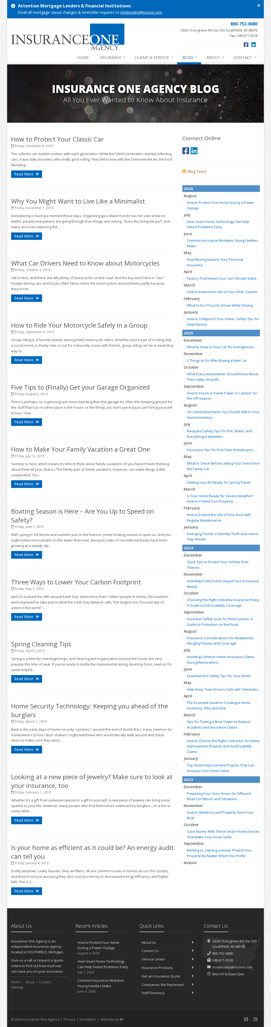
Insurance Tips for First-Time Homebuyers (220, 449)
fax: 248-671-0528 (219, 29)
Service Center (153, 959)
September (194, 386)
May (188, 252)
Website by (112, 1019)
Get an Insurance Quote (161, 976)
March (189, 285)
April (188, 271)
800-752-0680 (222, 953)
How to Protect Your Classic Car (57, 139)
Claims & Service (154, 57)
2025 (188, 333)
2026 (188, 188)
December (193, 340)
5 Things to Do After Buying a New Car (217, 360)
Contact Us (150, 950)
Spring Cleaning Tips (41, 644)
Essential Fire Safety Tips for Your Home (219, 675)
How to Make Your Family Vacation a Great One (80, 449)
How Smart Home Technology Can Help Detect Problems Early (103, 967)
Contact (244, 57)
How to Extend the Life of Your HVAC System (222, 291)
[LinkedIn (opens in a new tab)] (253, 44)
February (192, 298)
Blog (189, 57)
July (187, 214)
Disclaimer (88, 1019)
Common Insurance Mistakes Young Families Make (101, 986)
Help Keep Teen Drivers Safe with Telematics (223, 689)
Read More (24, 174)
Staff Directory (153, 992)
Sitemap (17, 987)
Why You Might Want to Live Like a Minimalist (78, 201)
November (193, 353)
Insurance (113, 57)
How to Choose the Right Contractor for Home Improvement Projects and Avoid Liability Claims (223, 746)
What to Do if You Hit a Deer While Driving (220, 305)
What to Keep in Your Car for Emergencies (220, 347)
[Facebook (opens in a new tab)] (246, 44)
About (215, 57)
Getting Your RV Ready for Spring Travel (218, 482)
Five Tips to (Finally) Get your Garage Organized (80, 387)
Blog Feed (196, 171)
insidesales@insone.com (141, 12)
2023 (188, 779)
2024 (188, 547)
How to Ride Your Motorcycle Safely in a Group (79, 325)
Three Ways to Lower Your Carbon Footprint (76, 582)
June (188, 233)
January (191, 312)
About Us (149, 942)
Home (83, 57)
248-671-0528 (222, 960)
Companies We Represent (163, 984)
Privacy (69, 1019)
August (190, 195)
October (191, 367)
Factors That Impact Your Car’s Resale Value (222, 278)
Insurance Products (157, 967)
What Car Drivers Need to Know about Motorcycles (85, 263)
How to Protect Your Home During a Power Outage (98, 948)
